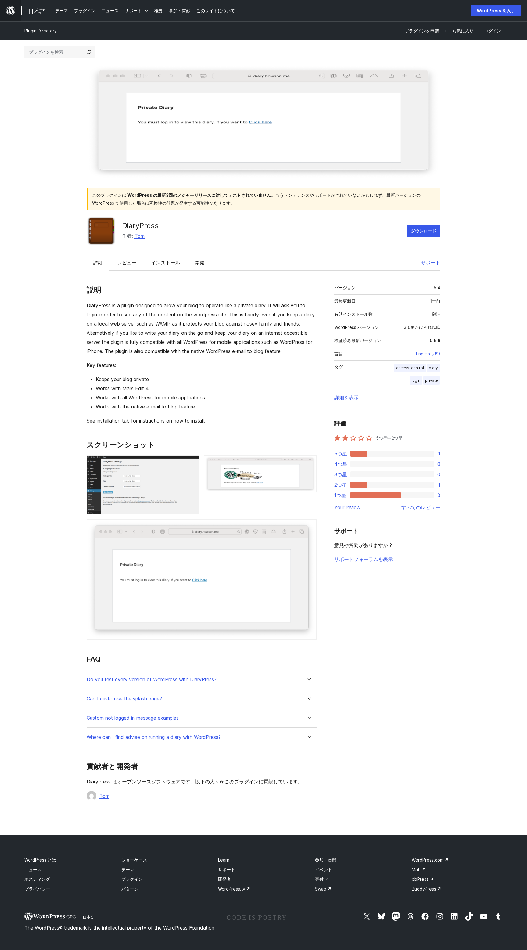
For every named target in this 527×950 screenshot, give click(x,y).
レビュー (127, 263)
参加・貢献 (325, 859)
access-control (410, 367)
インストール (165, 263)
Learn (223, 859)
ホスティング (37, 879)
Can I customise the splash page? (124, 699)
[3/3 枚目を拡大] (308, 527)
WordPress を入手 (496, 10)
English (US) (428, 353)
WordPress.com (430, 859)
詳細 (98, 263)
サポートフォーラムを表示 (363, 559)
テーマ (127, 869)
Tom (139, 236)
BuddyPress (426, 888)
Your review (347, 507)
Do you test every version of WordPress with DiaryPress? (152, 679)
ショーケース (134, 859)
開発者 (224, 879)
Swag (323, 888)
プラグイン (132, 879)
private (431, 380)
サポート (430, 263)
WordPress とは (40, 859)
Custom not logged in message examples (133, 718)
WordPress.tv (234, 888)
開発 (199, 263)
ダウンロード (423, 230)
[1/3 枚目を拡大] (191, 464)
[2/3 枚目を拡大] (308, 464)
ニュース (32, 869)
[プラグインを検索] (89, 52)
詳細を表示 (346, 397)
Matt (419, 869)
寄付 (322, 879)
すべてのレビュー (420, 507)
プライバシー (37, 888)
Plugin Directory (40, 30)
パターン (129, 888)
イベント (323, 869)
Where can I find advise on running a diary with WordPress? (154, 737)
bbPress (423, 879)
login (415, 380)
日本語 (89, 917)
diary (433, 367)
